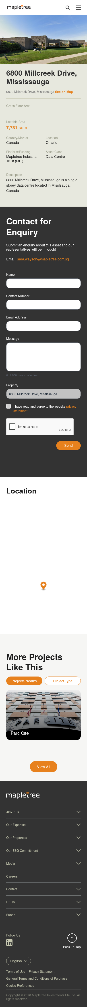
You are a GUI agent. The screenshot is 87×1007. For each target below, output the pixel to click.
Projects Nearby (24, 680)
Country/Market (17, 137)
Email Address (16, 317)
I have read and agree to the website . (44, 408)
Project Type (62, 680)
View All (43, 766)
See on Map (64, 91)
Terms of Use (15, 971)
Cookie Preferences (20, 985)
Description (14, 174)
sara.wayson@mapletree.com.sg (43, 259)
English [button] (16, 960)
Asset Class (54, 151)
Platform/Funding (18, 151)
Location (52, 137)
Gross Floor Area (18, 105)
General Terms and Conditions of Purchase (36, 978)
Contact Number (17, 296)
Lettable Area (15, 121)
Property (12, 385)
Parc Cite (20, 733)
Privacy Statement (41, 971)
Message (12, 338)
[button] (44, 586)
